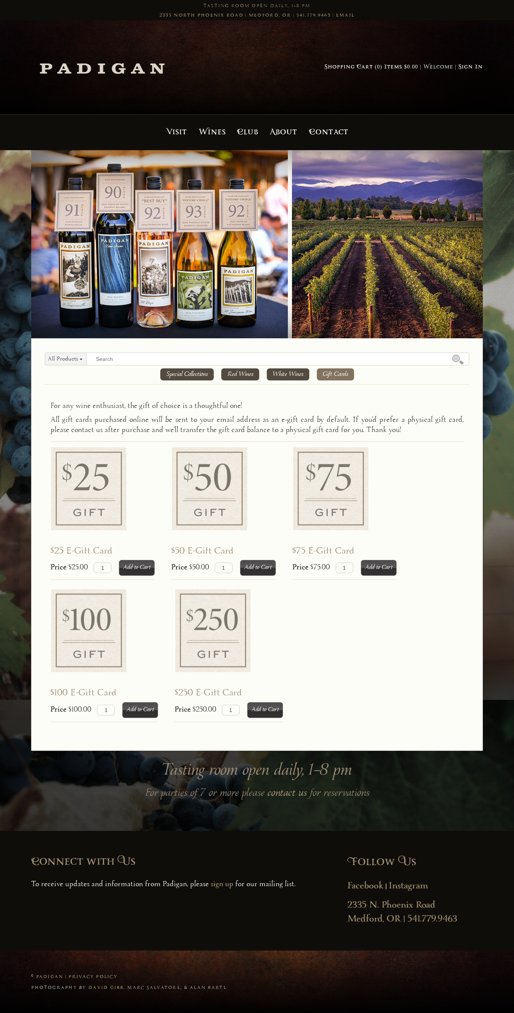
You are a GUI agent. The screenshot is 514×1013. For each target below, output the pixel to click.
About (283, 132)
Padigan (50, 977)
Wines (212, 132)
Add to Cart (137, 567)
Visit (176, 132)
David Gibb (106, 988)
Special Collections (187, 374)
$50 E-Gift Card (202, 551)
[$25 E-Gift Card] (99, 496)
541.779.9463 (314, 15)
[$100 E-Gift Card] (101, 638)
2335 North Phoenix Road (201, 15)
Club (247, 132)
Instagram (408, 886)
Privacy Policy (92, 977)
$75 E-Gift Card (323, 551)
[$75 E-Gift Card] (341, 496)
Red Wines (240, 374)
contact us (287, 793)
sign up (222, 884)
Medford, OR (270, 15)
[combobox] (66, 359)
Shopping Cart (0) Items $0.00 (371, 67)
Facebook (365, 886)
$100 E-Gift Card (83, 693)
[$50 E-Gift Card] (220, 496)
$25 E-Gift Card (81, 551)
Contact (328, 132)
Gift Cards (335, 374)
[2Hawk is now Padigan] (102, 67)
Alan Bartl (208, 988)
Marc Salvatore (154, 988)
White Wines (288, 374)
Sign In (470, 67)
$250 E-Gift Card (208, 693)
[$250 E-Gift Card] (225, 638)
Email (345, 15)
